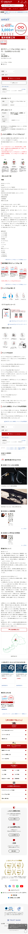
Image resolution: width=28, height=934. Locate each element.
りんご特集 (4, 774)
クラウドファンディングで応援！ (8, 790)
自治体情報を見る (14, 629)
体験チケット (21, 449)
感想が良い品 (4, 738)
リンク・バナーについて (21, 923)
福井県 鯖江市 (4, 709)
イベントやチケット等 (12, 447)
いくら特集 (17, 770)
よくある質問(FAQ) (14, 835)
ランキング (15, 8)
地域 (10, 8)
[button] (25, 6)
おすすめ (22, 8)
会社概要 (3, 923)
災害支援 (15, 895)
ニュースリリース (10, 923)
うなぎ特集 (4, 770)
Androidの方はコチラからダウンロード (18, 324)
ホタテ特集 (17, 774)
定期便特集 (17, 778)
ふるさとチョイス (14, 890)
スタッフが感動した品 (6, 754)
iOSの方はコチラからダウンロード (19, 321)
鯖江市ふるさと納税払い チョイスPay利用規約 (16, 421)
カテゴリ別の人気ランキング (7, 730)
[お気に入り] (25, 931)
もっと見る (23, 528)
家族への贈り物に (5, 798)
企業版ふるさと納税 (15, 897)
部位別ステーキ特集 (6, 778)
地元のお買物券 (21, 447)
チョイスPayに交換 (6, 794)
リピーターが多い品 (6, 734)
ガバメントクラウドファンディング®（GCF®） (15, 892)
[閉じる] (25, 925)
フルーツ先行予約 (5, 758)
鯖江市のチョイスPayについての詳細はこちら (16, 259)
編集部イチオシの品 (6, 750)
